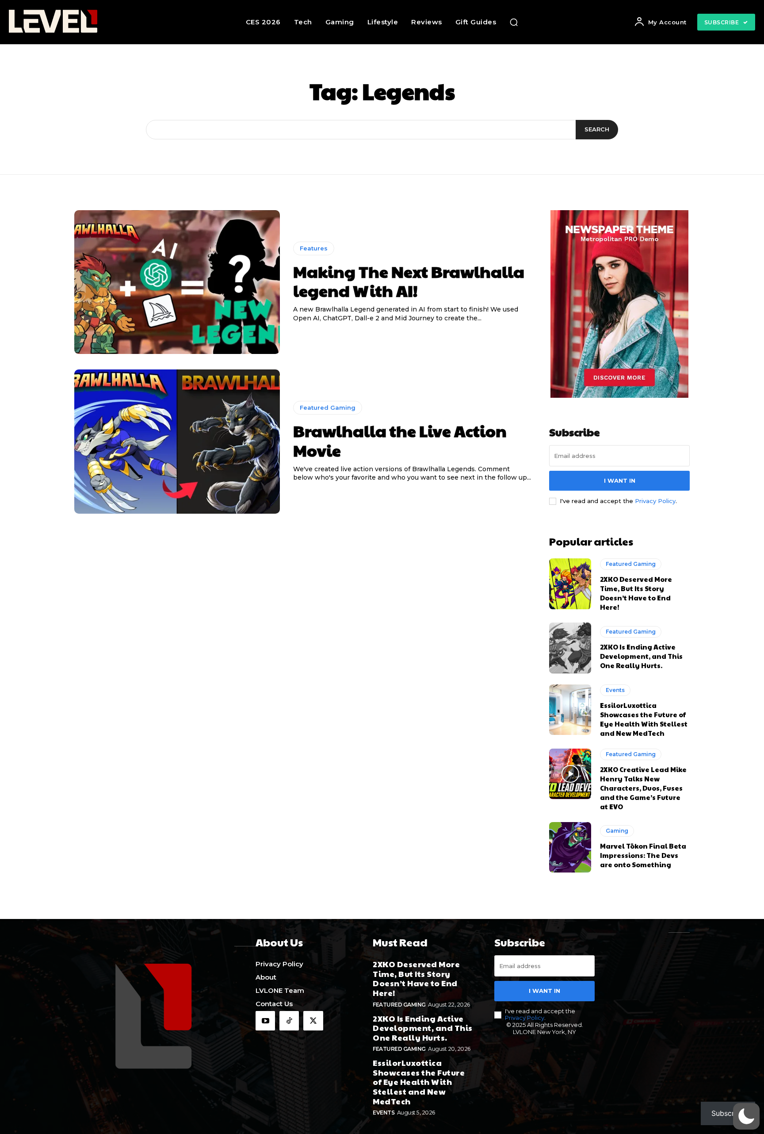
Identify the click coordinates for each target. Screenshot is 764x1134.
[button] (514, 22)
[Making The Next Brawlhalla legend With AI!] (177, 282)
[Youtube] (265, 1020)
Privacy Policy (655, 500)
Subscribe (728, 1113)
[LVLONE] (76, 22)
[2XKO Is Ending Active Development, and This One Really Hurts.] (570, 648)
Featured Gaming (327, 407)
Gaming (617, 830)
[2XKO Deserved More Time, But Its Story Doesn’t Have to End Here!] (570, 583)
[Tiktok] (289, 1020)
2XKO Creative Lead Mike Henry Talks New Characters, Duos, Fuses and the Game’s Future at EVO (643, 788)
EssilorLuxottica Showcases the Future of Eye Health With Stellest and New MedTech (644, 719)
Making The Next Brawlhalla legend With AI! (408, 280)
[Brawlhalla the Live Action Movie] (177, 441)
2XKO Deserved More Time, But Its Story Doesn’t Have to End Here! (636, 592)
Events (615, 690)
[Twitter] (313, 1020)
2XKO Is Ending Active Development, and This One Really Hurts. (641, 656)
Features (314, 248)
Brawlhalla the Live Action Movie (400, 440)
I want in (619, 480)
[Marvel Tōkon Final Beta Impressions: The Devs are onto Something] (570, 847)
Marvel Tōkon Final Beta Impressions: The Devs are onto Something (643, 855)
